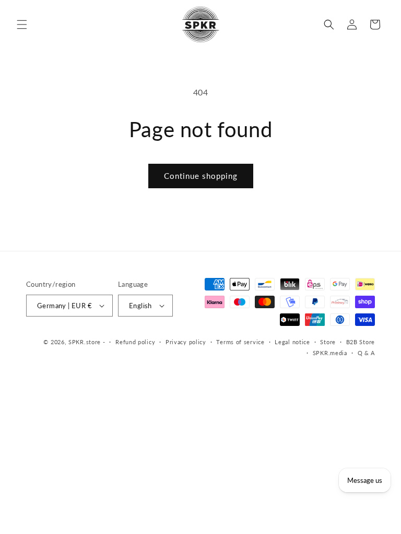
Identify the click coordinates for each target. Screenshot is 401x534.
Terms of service (240, 341)
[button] (21, 24)
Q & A (366, 352)
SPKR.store (84, 341)
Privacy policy (186, 341)
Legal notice (292, 341)
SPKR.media (330, 352)
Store (328, 341)
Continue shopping (201, 175)
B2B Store (360, 341)
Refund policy (135, 341)
